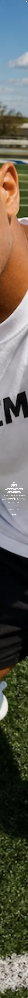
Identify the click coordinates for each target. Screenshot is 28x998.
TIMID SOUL (14, 514)
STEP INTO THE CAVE (14, 509)
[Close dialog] (26, 1)
